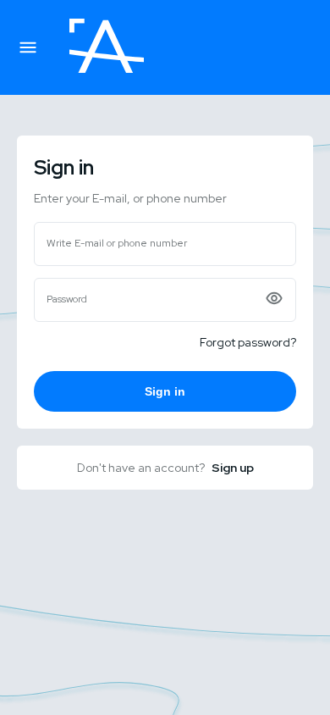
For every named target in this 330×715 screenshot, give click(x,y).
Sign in (165, 391)
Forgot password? (248, 342)
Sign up (233, 467)
